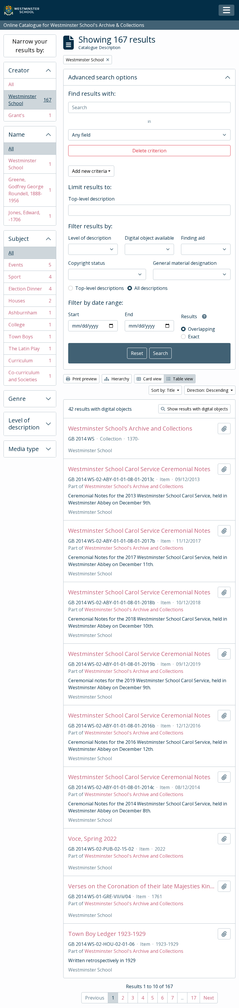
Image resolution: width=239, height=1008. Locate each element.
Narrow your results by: (30, 45)
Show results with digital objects (197, 409)
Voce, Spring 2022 (92, 838)
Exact (193, 336)
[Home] (24, 10)
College (29, 326)
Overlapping (201, 329)
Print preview (84, 379)
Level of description (24, 423)
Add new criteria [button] (89, 171)
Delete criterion (149, 150)
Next (208, 998)
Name (16, 134)
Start (73, 314)
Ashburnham (29, 314)
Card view (151, 379)
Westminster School (29, 100)
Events (29, 266)
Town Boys (29, 338)
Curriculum (29, 362)
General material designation (185, 263)
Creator (18, 70)
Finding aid (193, 238)
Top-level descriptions (99, 288)
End (129, 314)
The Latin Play (29, 350)
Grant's (29, 116)
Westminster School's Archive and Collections (130, 428)
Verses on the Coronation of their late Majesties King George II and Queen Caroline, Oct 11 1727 (141, 886)
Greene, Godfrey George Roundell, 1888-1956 (29, 190)
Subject (18, 239)
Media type (23, 449)
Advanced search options (102, 77)
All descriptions (151, 288)
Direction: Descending (208, 390)
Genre (17, 399)
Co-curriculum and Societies (29, 376)
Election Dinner (29, 290)
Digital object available (149, 238)
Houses (29, 302)
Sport (29, 278)
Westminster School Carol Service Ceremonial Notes (139, 469)
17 (193, 998)
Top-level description (91, 199)
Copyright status (86, 263)
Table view (182, 379)
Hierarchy (119, 379)
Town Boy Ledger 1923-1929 (106, 933)
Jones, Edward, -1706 (29, 216)
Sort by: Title (163, 390)
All (11, 84)
